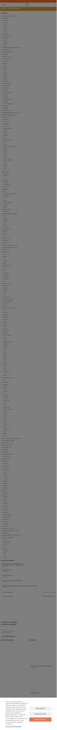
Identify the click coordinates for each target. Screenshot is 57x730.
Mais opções (40, 708)
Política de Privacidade (13, 726)
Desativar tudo (40, 714)
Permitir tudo (40, 719)
